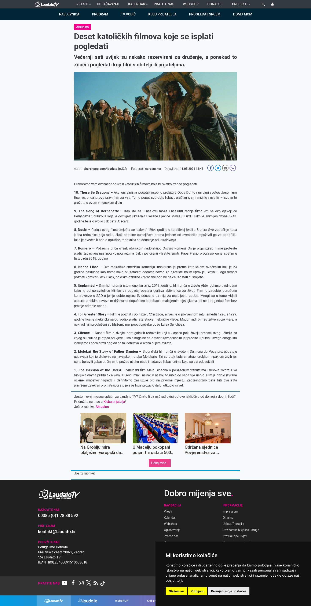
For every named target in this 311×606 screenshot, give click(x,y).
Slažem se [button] (176, 591)
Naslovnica (69, 14)
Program (100, 14)
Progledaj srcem (204, 14)
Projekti (238, 5)
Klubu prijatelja (114, 402)
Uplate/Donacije (233, 523)
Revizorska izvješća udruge (241, 530)
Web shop (170, 523)
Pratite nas (164, 4)
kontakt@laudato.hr (57, 531)
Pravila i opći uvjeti (235, 536)
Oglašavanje (108, 4)
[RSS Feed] (95, 583)
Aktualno (82, 27)
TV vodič (128, 14)
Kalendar (135, 5)
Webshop (191, 4)
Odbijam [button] (197, 591)
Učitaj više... (159, 463)
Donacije (215, 4)
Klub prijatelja (162, 14)
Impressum (230, 511)
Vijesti (80, 5)
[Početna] (48, 4)
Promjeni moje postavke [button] (228, 591)
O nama (228, 517)
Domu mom (242, 14)
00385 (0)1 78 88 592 (58, 515)
